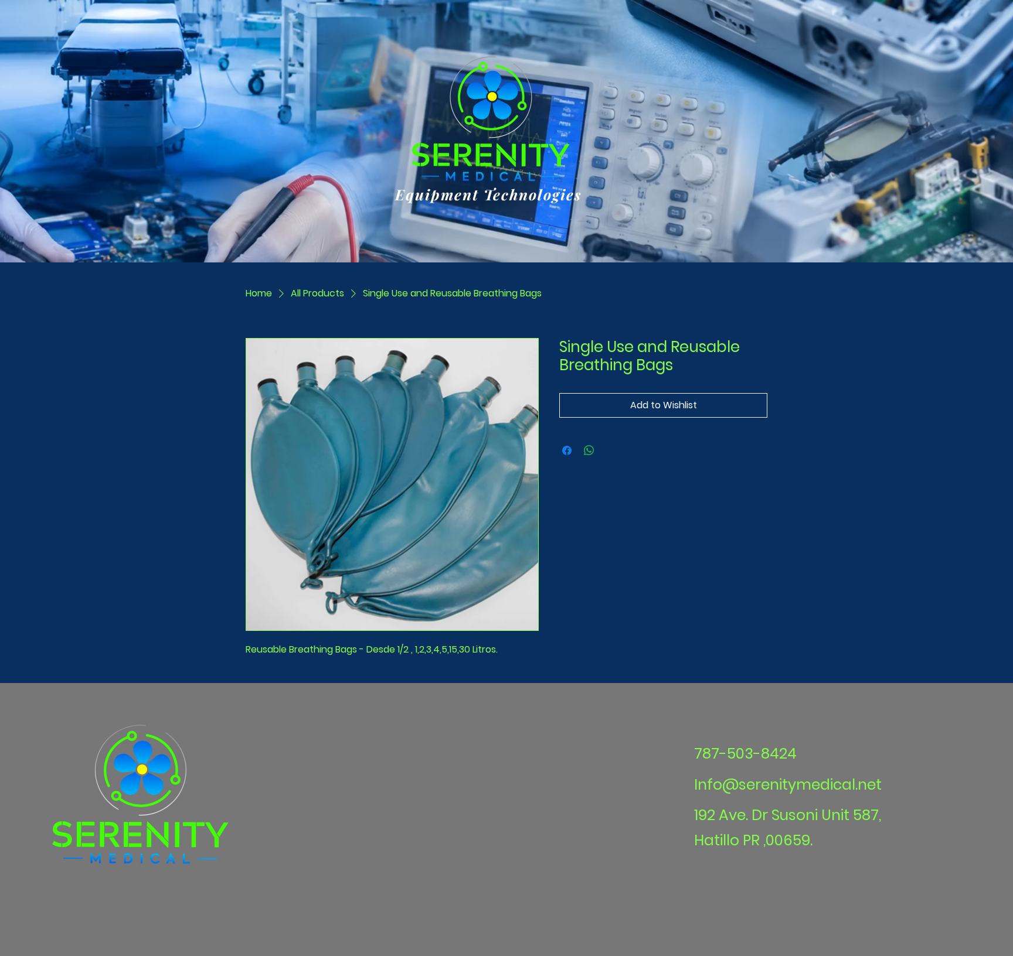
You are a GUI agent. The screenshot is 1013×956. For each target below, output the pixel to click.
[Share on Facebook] (567, 450)
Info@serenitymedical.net (788, 784)
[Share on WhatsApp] (589, 450)
